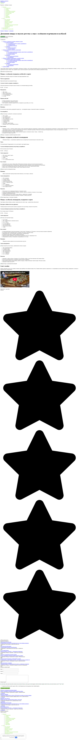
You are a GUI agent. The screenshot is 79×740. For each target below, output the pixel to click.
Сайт (1, 673)
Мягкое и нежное (8, 22)
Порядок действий (12, 45)
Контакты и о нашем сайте (8, 28)
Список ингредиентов (12, 56)
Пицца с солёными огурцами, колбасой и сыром (13, 41)
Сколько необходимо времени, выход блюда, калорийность (20, 51)
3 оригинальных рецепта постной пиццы (8, 647)
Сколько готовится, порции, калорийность (16, 43)
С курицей (7, 14)
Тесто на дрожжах (9, 42)
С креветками (8, 8)
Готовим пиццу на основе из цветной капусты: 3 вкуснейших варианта (14, 643)
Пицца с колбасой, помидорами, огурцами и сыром (13, 58)
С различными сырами (9, 12)
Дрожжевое (7, 20)
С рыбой (7, 9)
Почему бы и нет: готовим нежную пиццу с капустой (11, 699)
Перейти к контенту (4, 0)
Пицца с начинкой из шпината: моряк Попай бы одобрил (11, 655)
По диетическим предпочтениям (11, 24)
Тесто (4, 18)
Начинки (4, 6)
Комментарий (3, 682)
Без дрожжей (7, 19)
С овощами (7, 16)
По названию (5, 27)
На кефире (7, 23)
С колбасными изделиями (10, 11)
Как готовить (11, 48)
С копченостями (8, 13)
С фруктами (7, 17)
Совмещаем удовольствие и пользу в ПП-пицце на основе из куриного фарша (15, 695)
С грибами (7, 10)
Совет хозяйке (6, 66)
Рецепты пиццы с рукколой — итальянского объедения (11, 651)
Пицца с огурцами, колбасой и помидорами (12, 49)
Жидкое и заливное (9, 21)
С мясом (6, 15)
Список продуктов (12, 61)
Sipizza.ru (2, 3)
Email (1, 671)
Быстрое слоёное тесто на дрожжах (12, 59)
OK (16, 737)
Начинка (7, 46)
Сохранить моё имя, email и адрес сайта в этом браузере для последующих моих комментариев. (21, 686)
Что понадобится (11, 47)
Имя (1, 669)
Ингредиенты (11, 44)
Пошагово (10, 57)
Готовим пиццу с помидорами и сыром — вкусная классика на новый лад (15, 659)
